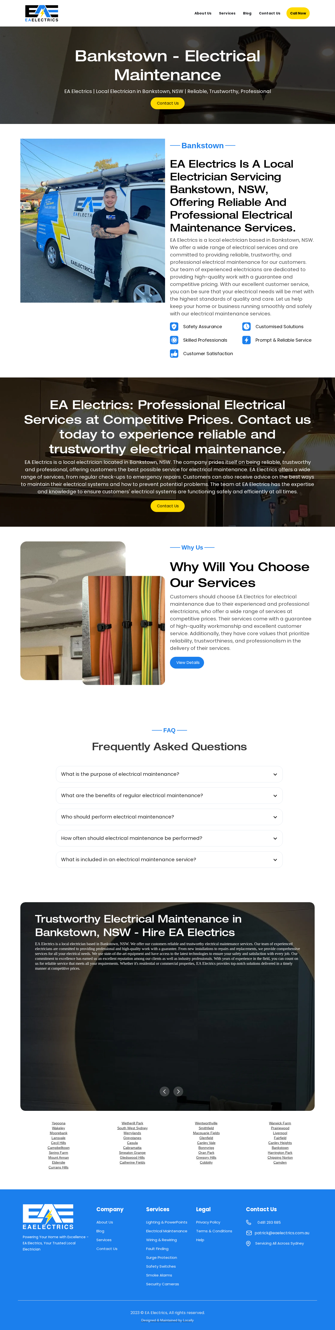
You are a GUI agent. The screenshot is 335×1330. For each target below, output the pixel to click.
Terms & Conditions (214, 1231)
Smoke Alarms (159, 1275)
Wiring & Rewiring (161, 1239)
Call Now (298, 13)
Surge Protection (161, 1257)
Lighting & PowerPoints (166, 1222)
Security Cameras (162, 1284)
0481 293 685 (269, 1222)
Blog (247, 13)
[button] (169, 774)
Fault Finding (157, 1248)
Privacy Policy (208, 1222)
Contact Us (270, 13)
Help (200, 1239)
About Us (203, 13)
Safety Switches (161, 1266)
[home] (45, 13)
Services (227, 13)
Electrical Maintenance (166, 1231)
